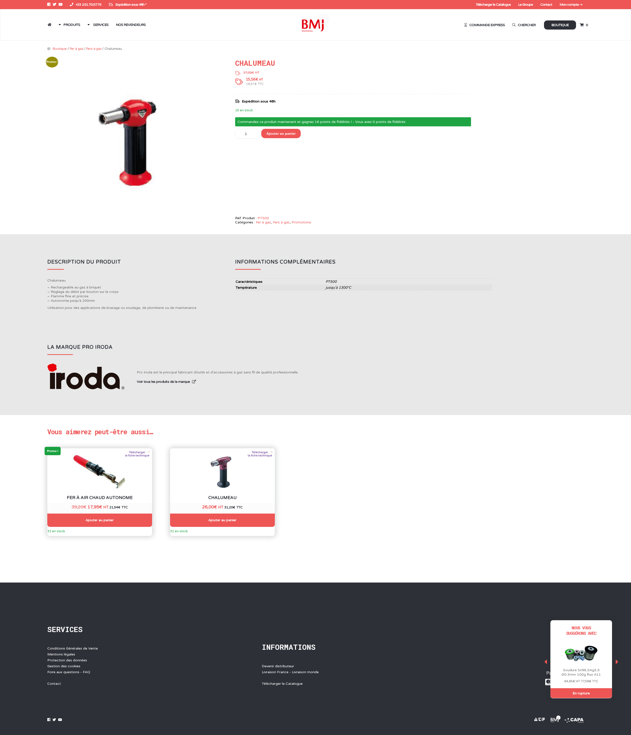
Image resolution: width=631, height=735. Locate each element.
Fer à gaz (76, 49)
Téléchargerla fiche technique (137, 454)
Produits (71, 25)
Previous (545, 661)
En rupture (581, 693)
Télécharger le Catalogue (493, 4)
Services (100, 25)
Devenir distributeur (278, 666)
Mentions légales (61, 654)
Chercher (527, 25)
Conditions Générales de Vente (72, 648)
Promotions (301, 222)
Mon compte (569, 4)
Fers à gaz (94, 49)
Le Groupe (525, 4)
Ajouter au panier (281, 133)
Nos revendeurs (131, 25)
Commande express (487, 25)
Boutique (560, 25)
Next (616, 661)
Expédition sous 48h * (130, 4)
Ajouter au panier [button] (100, 520)
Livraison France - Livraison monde (290, 672)
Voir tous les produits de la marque (164, 382)
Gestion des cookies (63, 666)
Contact (546, 4)
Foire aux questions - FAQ (68, 672)
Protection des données (67, 660)
